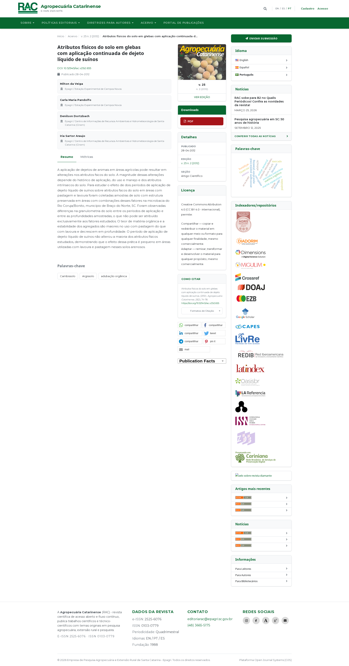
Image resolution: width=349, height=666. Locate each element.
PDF (190, 121)
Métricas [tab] (86, 157)
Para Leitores (243, 569)
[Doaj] (252, 290)
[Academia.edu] (265, 620)
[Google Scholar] (245, 319)
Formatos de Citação (202, 310)
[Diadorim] (246, 245)
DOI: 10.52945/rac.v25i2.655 (74, 68)
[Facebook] (256, 620)
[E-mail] (285, 620)
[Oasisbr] (247, 384)
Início (60, 36)
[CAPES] (247, 327)
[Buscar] (265, 8)
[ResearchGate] (275, 620)
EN (277, 8)
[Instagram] (246, 620)
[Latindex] (250, 373)
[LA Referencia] (250, 396)
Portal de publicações (183, 22)
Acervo (147, 22)
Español (244, 67)
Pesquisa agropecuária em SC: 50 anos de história (259, 121)
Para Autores (243, 575)
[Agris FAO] (243, 231)
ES (283, 8)
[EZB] (247, 301)
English (244, 60)
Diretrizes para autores (109, 22)
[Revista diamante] (253, 475)
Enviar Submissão (263, 38)
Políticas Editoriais (59, 22)
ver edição (202, 97)
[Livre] (247, 344)
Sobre (26, 22)
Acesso (322, 8)
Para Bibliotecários (246, 581)
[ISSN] (250, 424)
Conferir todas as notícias (255, 136)
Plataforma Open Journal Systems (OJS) (265, 660)
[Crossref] (247, 280)
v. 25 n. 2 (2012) (90, 36)
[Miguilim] (250, 268)
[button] (189, 325)
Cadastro (307, 8)
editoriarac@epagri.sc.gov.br (210, 619)
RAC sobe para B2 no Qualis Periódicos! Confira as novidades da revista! (259, 101)
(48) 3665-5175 (198, 625)
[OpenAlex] (241, 411)
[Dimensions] (250, 257)
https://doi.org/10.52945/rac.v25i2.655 (200, 303)
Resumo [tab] (67, 157)
